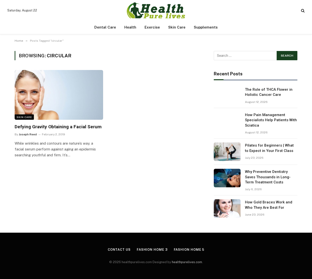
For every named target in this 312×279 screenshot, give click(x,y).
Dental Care (105, 27)
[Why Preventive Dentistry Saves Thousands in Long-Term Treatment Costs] (227, 178)
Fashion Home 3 (152, 249)
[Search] (302, 10)
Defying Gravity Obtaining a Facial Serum (58, 127)
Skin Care (176, 27)
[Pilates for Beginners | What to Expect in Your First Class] (227, 151)
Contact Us (119, 249)
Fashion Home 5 (189, 249)
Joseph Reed (28, 134)
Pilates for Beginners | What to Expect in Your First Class (269, 148)
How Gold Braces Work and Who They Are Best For (268, 204)
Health (130, 27)
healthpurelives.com (187, 262)
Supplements (206, 27)
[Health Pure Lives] (156, 10)
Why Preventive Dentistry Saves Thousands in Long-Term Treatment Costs (268, 176)
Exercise (152, 27)
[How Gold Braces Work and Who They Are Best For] (227, 208)
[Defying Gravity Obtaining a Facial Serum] (59, 95)
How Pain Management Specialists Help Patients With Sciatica (271, 120)
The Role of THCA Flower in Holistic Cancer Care (268, 92)
